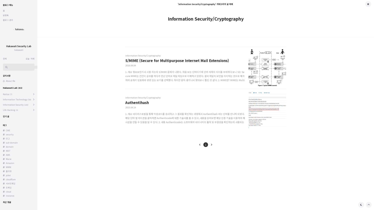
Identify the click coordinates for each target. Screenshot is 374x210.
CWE (8, 130)
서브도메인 (10, 183)
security (10, 134)
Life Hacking (10, 109)
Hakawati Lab (12, 87)
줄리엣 (9, 171)
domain (9, 146)
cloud (8, 191)
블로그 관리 (8, 20)
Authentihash (137, 102)
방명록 (6, 15)
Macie (8, 159)
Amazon (10, 163)
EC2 (8, 138)
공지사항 (7, 75)
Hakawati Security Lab (18, 46)
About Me (10, 80)
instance (10, 195)
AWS (8, 154)
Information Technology (17, 99)
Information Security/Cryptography (143, 55)
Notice (7, 94)
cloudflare (11, 179)
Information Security (15, 104)
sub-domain (12, 142)
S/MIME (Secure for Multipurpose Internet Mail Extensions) (177, 60)
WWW (8, 167)
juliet (8, 175)
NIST (8, 150)
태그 (5, 125)
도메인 (9, 187)
